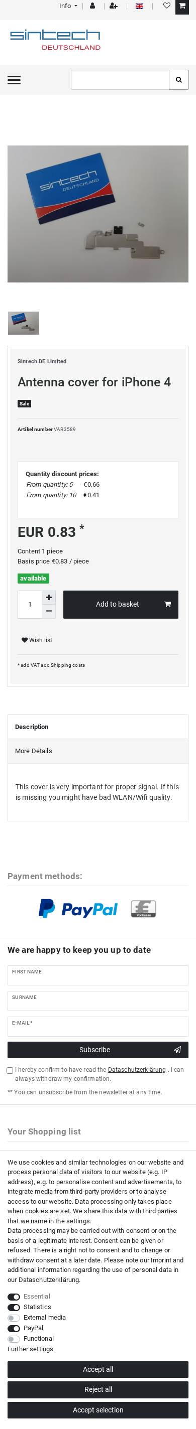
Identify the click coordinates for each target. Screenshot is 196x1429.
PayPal (34, 1328)
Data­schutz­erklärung (49, 1279)
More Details (33, 751)
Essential (37, 1296)
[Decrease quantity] (49, 612)
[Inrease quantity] (49, 598)
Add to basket (117, 604)
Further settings (30, 1349)
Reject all (98, 1389)
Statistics (37, 1307)
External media (45, 1317)
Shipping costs (67, 665)
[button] (67, 6)
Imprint (161, 1260)
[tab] (98, 727)
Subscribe (94, 1050)
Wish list (40, 640)
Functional (39, 1338)
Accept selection (98, 1410)
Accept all (98, 1369)
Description (32, 727)
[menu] (14, 79)
